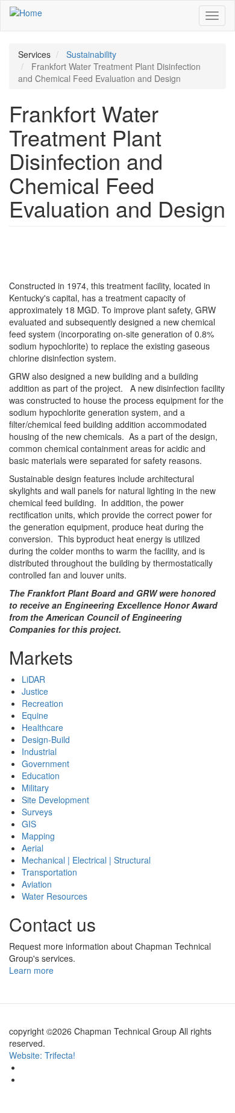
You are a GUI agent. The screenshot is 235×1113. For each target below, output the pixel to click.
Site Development (55, 800)
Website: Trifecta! (42, 1055)
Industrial (39, 751)
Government (45, 763)
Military (35, 788)
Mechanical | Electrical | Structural (86, 860)
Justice (35, 691)
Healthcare (42, 727)
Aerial (32, 848)
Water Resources (54, 896)
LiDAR (33, 679)
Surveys (37, 812)
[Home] (26, 12)
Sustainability (91, 54)
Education (41, 776)
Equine (35, 715)
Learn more (32, 970)
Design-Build (46, 739)
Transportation (49, 872)
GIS (29, 824)
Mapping (38, 836)
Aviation (37, 884)
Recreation (42, 703)
